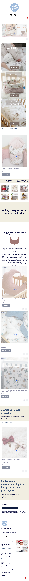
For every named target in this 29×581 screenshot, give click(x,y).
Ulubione (3, 575)
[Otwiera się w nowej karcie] (11, 14)
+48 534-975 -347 (7, 528)
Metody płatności (5, 552)
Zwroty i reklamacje (5, 556)
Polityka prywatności (5, 563)
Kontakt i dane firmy (5, 544)
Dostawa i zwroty (5, 554)
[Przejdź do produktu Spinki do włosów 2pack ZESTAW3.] (14, 442)
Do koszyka (6, 174)
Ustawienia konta (5, 574)
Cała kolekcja (4, 132)
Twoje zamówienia (5, 572)
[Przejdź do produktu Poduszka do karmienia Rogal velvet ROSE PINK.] (14, 282)
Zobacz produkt (6, 350)
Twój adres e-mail (6, 504)
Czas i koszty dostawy (6, 553)
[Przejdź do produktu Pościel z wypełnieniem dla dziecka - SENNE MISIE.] (14, 327)
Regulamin (3, 562)
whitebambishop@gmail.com (9, 532)
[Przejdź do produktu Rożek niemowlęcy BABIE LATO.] (14, 151)
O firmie (3, 546)
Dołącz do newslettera (10, 508)
